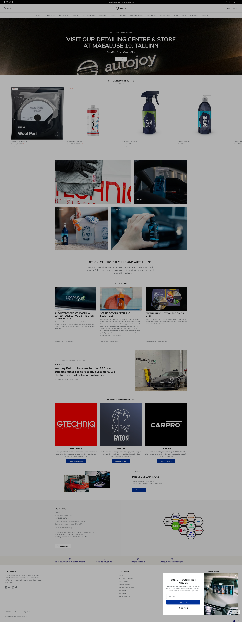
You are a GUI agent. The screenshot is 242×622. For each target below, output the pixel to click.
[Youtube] (182, 608)
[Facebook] (179, 608)
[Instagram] (184, 608)
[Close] (236, 575)
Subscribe (183, 602)
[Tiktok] (187, 608)
